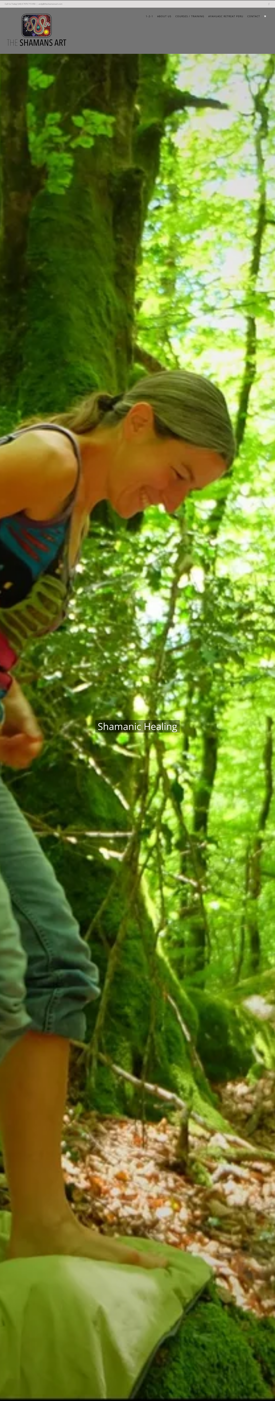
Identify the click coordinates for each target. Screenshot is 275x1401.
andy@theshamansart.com (50, 4)
